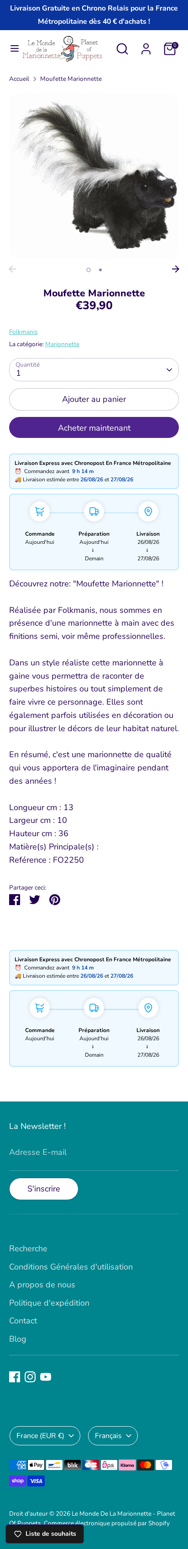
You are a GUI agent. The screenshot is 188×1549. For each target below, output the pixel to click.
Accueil (19, 78)
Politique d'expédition (49, 1302)
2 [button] (100, 270)
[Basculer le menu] (10, 48)
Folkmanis (23, 331)
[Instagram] (30, 1376)
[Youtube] (45, 1376)
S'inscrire (43, 1188)
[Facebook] (14, 1376)
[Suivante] (176, 269)
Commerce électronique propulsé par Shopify (107, 1523)
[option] (94, 176)
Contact (23, 1320)
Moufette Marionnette (71, 78)
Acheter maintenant (94, 427)
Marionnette (62, 344)
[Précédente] (12, 269)
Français (108, 1436)
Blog (17, 1338)
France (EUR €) (40, 1436)
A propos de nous (42, 1284)
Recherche (28, 1248)
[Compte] (146, 46)
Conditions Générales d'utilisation (71, 1266)
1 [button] (88, 270)
